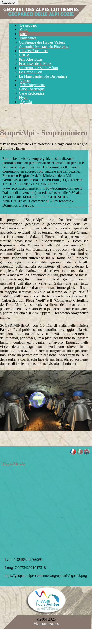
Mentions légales (46, 623)
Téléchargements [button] (32, 85)
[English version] (87, 453)
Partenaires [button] (28, 38)
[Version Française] (73, 453)
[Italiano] (80, 453)
